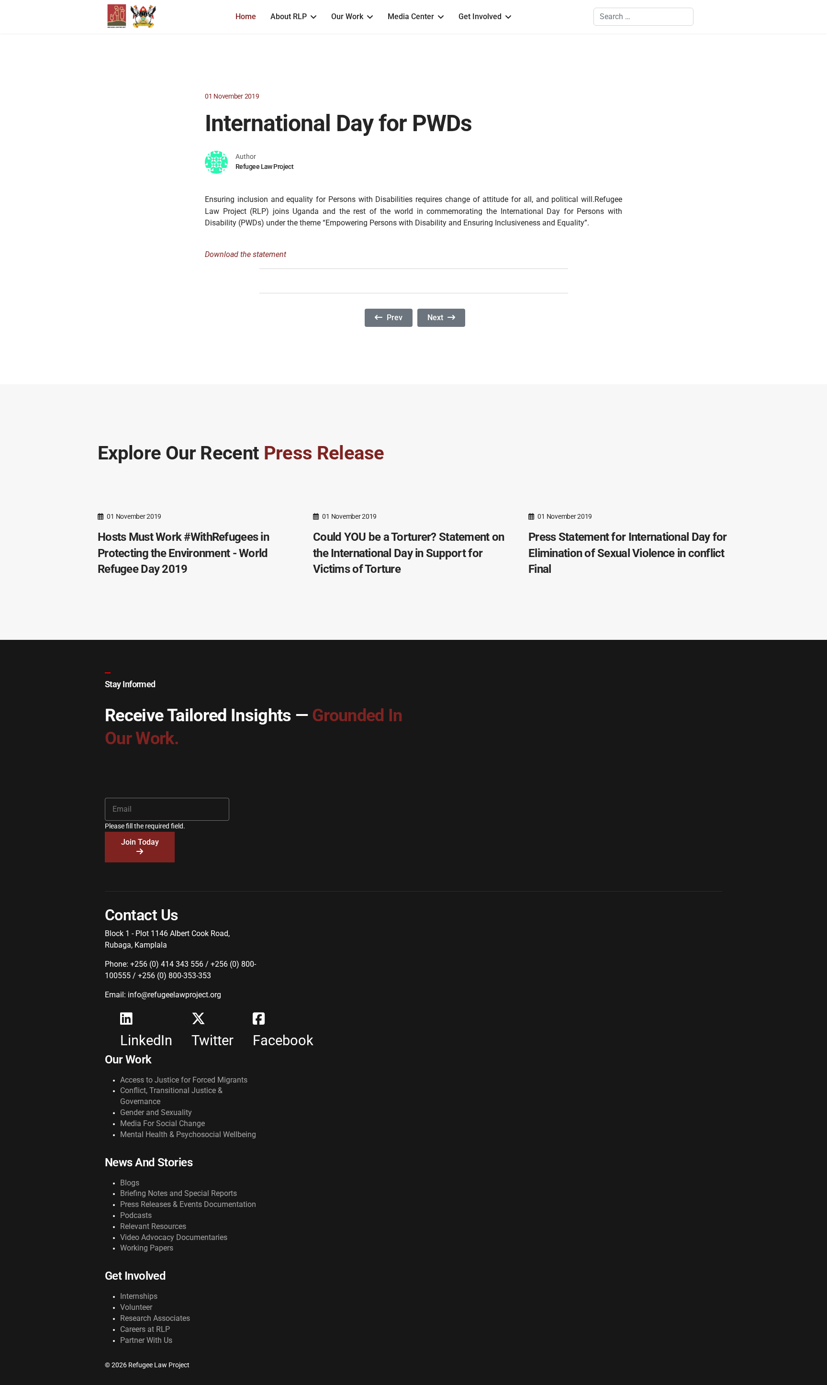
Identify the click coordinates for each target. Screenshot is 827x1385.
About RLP (288, 16)
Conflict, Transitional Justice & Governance (171, 1096)
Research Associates (155, 1318)
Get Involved (480, 16)
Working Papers (146, 1247)
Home (245, 16)
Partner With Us (146, 1340)
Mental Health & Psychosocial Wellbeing (188, 1134)
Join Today (140, 842)
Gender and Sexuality (156, 1112)
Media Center (411, 16)
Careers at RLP (145, 1329)
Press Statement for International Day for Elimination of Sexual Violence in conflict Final (627, 553)
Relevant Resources (153, 1226)
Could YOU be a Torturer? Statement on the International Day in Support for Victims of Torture (408, 553)
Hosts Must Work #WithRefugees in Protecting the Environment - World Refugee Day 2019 (183, 553)
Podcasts (136, 1215)
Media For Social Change (162, 1123)
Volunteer (136, 1307)
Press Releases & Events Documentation (188, 1204)
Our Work (347, 16)
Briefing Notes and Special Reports (178, 1193)
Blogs (129, 1182)
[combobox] (643, 17)
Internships (138, 1296)
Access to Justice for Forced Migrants (183, 1079)
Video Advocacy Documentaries (173, 1237)
